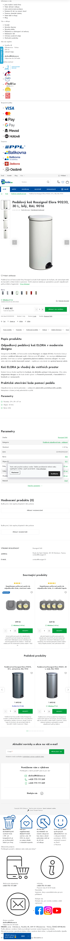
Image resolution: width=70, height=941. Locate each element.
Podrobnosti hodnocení (37, 210)
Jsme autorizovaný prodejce (14, 9)
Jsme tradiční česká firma (13, 5)
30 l (66, 461)
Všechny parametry (34, 486)
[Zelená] (36, 293)
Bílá (66, 457)
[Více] (65, 189)
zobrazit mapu (9, 52)
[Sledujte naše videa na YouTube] (57, 910)
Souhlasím (54, 474)
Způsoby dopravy (10, 27)
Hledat (48, 182)
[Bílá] (17, 293)
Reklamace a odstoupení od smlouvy (17, 31)
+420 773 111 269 (59, 182)
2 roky (34, 316)
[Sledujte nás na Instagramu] (48, 910)
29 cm (66, 466)
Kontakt (7, 25)
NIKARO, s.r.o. (6, 927)
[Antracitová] (22, 293)
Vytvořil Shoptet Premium (36, 810)
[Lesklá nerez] (7, 293)
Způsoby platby (10, 29)
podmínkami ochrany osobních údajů (33, 757)
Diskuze (44, 330)
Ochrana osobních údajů (13, 36)
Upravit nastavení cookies (49, 808)
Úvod (2, 175)
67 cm (66, 471)
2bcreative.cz (38, 938)
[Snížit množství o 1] (36, 309)
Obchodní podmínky (11, 38)
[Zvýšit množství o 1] (42, 309)
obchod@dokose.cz (36, 775)
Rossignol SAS (48, 316)
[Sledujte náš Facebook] (39, 910)
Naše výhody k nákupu (12, 7)
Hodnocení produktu (32, 330)
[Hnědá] (26, 293)
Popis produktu (7, 330)
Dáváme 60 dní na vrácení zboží (16, 11)
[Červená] (31, 293)
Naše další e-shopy (11, 16)
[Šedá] (3, 293)
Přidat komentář (20, 532)
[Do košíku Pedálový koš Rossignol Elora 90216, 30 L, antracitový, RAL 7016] (25, 711)
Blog (6, 18)
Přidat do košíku (56, 309)
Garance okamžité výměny (13, 13)
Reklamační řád (10, 34)
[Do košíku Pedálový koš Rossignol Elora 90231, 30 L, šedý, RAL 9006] (59, 711)
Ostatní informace (56, 330)
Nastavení (15, 472)
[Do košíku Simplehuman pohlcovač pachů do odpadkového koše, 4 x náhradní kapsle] (59, 630)
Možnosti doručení (64, 301)
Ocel (66, 481)
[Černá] (12, 293)
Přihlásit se (56, 752)
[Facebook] (41, 793)
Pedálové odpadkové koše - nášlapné (55, 442)
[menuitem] (5, 189)
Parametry (19, 330)
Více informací (41, 469)
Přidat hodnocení (35, 510)
